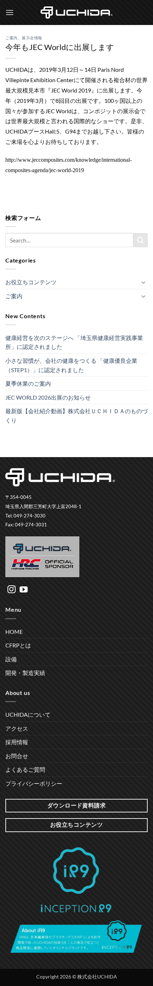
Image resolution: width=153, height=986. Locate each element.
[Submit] (140, 240)
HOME (14, 631)
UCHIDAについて (28, 714)
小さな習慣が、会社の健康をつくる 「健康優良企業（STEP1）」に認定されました (71, 365)
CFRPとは (18, 645)
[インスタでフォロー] (11, 590)
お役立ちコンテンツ (31, 282)
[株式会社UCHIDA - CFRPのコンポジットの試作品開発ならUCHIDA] (76, 12)
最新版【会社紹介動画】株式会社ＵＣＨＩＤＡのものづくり (76, 415)
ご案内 (11, 37)
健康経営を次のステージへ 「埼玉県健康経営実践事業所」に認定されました (74, 342)
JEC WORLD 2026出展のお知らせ (48, 397)
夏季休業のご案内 (28, 383)
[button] (9, 12)
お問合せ (16, 755)
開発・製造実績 (25, 672)
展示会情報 (32, 37)
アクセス (16, 728)
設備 (11, 659)
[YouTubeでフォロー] (24, 590)
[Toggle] (143, 282)
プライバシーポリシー (33, 783)
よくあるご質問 (25, 769)
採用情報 (16, 742)
